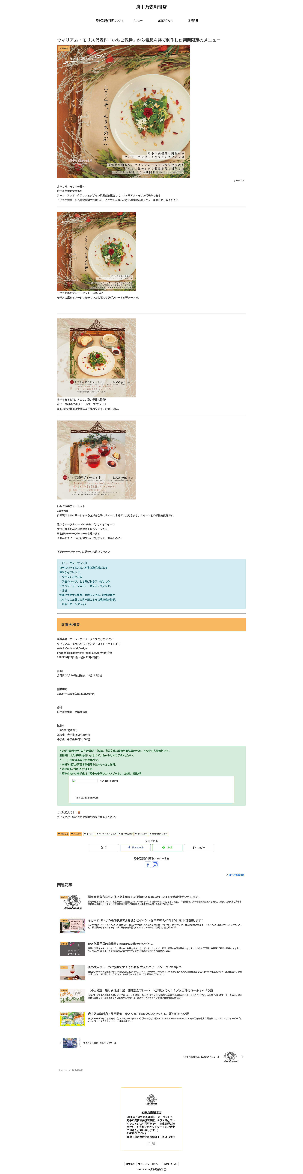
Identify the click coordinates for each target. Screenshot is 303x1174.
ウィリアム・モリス (107, 834)
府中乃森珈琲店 (151, 1112)
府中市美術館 (127, 834)
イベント (90, 834)
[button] (199, 847)
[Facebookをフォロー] (148, 865)
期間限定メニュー (159, 834)
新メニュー (142, 834)
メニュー (77, 834)
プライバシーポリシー (149, 1164)
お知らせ (64, 834)
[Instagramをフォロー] (155, 865)
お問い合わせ (170, 1164)
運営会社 (130, 1164)
